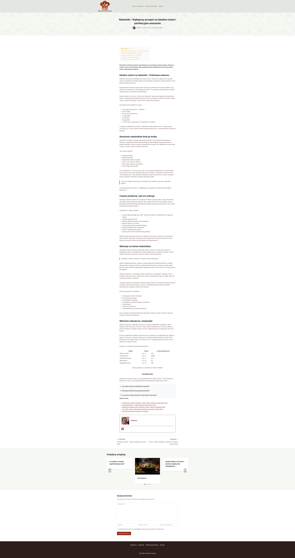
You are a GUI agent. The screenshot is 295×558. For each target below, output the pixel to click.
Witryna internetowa (166, 525)
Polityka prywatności (152, 545)
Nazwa (120, 525)
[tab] (144, 484)
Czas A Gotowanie (137, 6)
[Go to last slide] (109, 470)
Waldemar (138, 27)
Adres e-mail (143, 525)
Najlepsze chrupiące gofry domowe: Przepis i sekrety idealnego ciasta (143, 407)
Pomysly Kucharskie (151, 6)
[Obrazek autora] (134, 27)
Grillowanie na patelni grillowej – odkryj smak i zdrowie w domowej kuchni (145, 403)
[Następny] (185, 470)
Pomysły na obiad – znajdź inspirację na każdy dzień (131, 442)
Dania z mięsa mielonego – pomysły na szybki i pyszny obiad (163, 442)
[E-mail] (122, 429)
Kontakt (162, 545)
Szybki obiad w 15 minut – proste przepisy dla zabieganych (175, 464)
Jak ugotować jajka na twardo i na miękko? (135, 411)
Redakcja (141, 545)
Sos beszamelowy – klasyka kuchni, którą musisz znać (139, 405)
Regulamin (133, 545)
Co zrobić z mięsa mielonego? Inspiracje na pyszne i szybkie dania (142, 409)
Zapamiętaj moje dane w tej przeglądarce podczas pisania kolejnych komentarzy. (141, 529)
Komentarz (121, 504)
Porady (161, 6)
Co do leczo (142, 478)
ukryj (130, 48)
